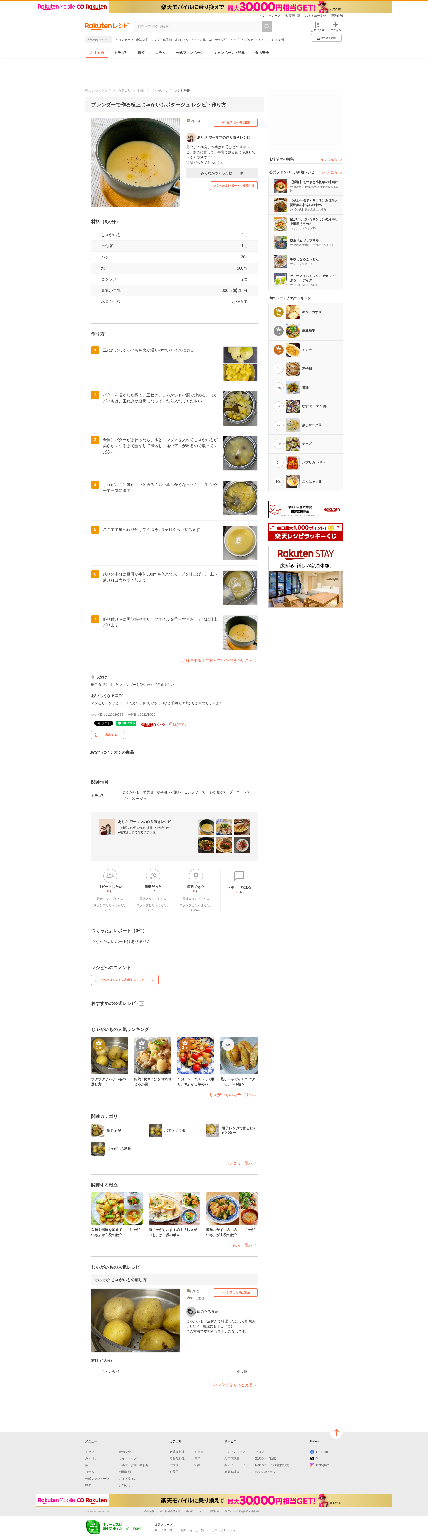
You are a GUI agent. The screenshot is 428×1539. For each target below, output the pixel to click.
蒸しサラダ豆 (218, 40)
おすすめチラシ (315, 15)
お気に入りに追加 (238, 122)
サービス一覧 (163, 1530)
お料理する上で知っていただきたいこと (217, 660)
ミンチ (155, 40)
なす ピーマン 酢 (195, 40)
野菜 (141, 90)
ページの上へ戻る (336, 1432)
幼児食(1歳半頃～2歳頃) (162, 792)
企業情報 (149, 1511)
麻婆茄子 (142, 40)
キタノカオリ (124, 40)
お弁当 (198, 1452)
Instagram (322, 1465)
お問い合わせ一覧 (192, 1530)
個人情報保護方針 (170, 1511)
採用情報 (214, 1511)
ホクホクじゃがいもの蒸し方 (121, 1280)
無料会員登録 (328, 37)
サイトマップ (128, 1458)
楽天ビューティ (234, 1465)
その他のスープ (221, 792)
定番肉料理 (177, 1452)
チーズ (234, 40)
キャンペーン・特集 (229, 52)
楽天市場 (337, 15)
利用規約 (125, 1472)
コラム (160, 52)
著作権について (194, 1511)
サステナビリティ (224, 1530)
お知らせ (125, 1485)
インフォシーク (270, 15)
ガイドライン (128, 1478)
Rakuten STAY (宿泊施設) (272, 1465)
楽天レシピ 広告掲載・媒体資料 (243, 1511)
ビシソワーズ (194, 792)
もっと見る (328, 159)
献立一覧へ (243, 1245)
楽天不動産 (231, 1458)
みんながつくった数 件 (222, 173)
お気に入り (317, 30)
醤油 (178, 40)
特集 (88, 1485)
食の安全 (262, 52)
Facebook (322, 1452)
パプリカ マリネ (252, 40)
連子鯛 (167, 40)
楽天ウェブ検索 (265, 1458)
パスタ (174, 1465)
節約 (197, 1465)
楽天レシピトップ (98, 90)
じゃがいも (159, 90)
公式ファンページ (190, 52)
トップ (89, 1452)
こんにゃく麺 (275, 40)
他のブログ (180, 724)
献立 (141, 52)
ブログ (259, 1452)
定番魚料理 (177, 1458)
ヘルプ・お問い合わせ (134, 1465)
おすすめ (97, 52)
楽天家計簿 (292, 15)
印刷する (111, 735)
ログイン (336, 30)
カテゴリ (121, 52)
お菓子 (174, 1472)
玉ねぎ (107, 246)
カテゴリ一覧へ (239, 1163)
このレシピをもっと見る (231, 1385)
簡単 (197, 1458)
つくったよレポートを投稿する (234, 185)
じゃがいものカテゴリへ (231, 1095)
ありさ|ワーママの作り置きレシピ (144, 822)
